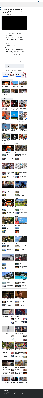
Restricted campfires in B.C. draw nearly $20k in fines (20, 152)
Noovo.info (32, 393)
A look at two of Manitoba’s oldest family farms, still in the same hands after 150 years (21, 207)
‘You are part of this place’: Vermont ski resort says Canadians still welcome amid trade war (21, 170)
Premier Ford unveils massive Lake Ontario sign (14, 119)
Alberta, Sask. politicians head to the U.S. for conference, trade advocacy (10, 228)
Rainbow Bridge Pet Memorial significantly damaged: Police (22, 263)
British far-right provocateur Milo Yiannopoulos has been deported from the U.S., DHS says (21, 298)
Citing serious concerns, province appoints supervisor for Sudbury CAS (22, 246)
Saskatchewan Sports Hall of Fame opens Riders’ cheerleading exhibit (8, 225)
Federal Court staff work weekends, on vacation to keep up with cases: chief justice (8, 298)
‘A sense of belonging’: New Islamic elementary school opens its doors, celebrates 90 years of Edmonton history (23, 192)
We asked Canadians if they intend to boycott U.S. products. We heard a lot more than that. (5, 86)
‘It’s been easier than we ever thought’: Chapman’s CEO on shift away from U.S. (22, 120)
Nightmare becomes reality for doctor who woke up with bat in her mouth (14, 382)
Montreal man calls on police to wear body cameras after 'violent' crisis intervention (14, 66)
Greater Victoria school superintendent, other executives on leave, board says (23, 158)
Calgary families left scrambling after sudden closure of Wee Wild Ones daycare (10, 176)
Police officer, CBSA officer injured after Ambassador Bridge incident (10, 282)
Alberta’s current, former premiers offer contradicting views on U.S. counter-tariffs (23, 249)
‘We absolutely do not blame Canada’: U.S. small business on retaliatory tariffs (14, 130)
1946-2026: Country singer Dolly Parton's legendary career (14, 139)
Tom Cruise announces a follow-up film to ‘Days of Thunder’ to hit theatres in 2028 (20, 333)
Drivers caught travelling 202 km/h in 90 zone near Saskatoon (14, 108)
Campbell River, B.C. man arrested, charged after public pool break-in (20, 279)
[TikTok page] (5, 390)
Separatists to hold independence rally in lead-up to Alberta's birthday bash (21, 188)
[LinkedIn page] (7, 390)
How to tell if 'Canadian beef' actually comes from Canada (5, 108)
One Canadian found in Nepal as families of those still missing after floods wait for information (6, 95)
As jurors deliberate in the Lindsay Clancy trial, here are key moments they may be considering (14, 95)
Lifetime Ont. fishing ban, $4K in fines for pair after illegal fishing (21, 243)
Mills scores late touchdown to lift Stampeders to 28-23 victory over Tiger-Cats (8, 170)
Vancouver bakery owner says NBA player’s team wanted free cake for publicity (23, 382)
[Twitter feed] (4, 390)
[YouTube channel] (6, 390)
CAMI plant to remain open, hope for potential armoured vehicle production (7, 261)
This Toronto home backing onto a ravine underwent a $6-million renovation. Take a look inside (6, 140)
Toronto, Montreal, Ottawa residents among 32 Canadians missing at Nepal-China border (10, 158)
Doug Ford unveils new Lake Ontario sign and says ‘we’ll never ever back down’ (14, 86)
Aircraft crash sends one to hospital (19, 261)
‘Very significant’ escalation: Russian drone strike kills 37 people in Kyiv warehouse (5, 120)
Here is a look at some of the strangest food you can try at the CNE (23, 140)
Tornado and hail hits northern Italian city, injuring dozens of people (7, 367)
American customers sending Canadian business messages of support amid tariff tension (6, 130)
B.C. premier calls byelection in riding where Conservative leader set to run (22, 155)
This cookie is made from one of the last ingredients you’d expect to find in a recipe (23, 86)
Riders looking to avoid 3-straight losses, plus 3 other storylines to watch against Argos (10, 231)
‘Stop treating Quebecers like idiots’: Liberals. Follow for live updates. (7, 188)
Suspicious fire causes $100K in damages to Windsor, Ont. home (7, 279)
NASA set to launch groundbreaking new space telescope (22, 108)
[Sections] (1, 1)
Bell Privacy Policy (14, 393)
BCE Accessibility (5, 393)
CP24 (22, 393)
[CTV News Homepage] (5, 1)
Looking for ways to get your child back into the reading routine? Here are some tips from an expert (20, 350)
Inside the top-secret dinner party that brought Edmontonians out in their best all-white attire (22, 195)
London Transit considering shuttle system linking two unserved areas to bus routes (10, 267)
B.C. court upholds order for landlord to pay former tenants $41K (22, 95)
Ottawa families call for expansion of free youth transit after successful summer (23, 176)
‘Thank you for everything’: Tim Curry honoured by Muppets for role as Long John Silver (6, 382)
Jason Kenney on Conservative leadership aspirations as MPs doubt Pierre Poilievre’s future (8, 316)
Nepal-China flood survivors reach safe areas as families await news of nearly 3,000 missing (23, 305)
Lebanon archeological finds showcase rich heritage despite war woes (23, 301)
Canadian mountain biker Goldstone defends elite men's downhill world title (8, 349)
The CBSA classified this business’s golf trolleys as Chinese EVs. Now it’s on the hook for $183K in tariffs (23, 130)
